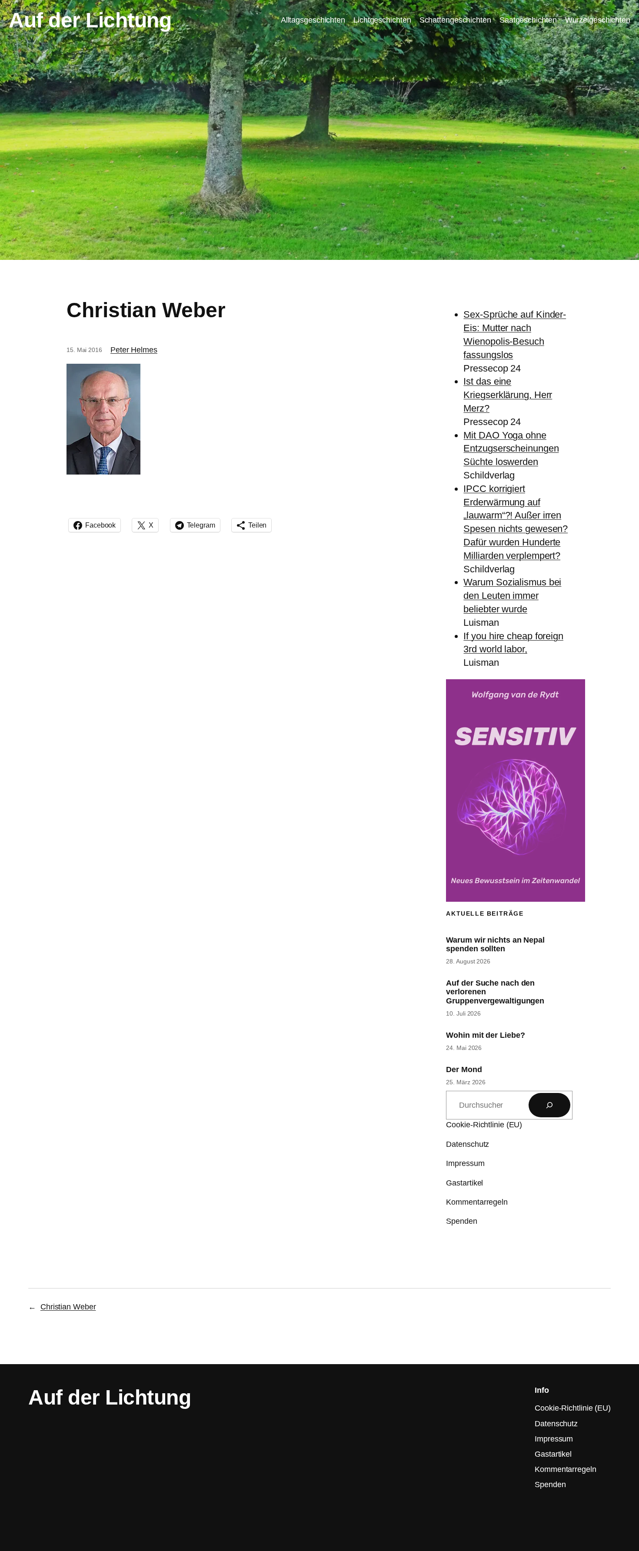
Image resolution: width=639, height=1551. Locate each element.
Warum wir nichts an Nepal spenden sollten (495, 944)
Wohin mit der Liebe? (485, 1035)
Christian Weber (68, 1306)
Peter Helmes (133, 349)
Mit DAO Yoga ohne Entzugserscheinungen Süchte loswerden (511, 449)
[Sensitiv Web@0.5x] (515, 898)
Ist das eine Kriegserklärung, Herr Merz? (507, 395)
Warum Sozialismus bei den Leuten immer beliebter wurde (512, 595)
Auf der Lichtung (90, 20)
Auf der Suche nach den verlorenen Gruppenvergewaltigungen (495, 992)
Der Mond (464, 1069)
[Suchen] (549, 1105)
